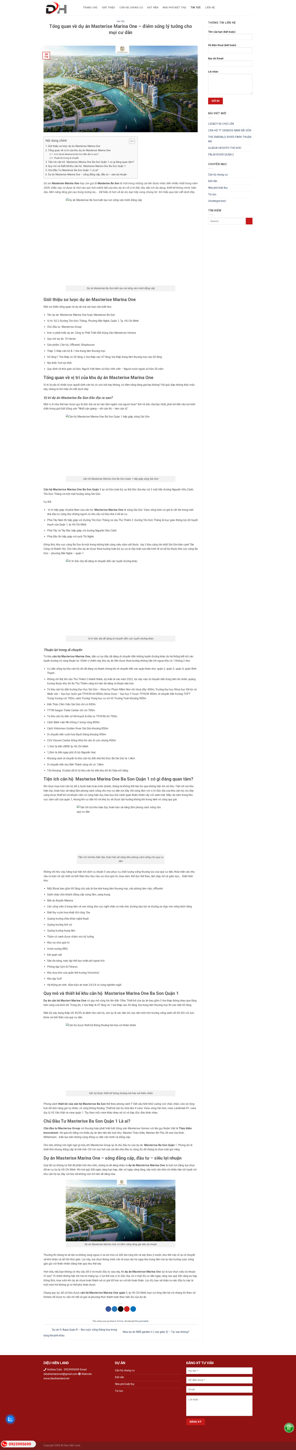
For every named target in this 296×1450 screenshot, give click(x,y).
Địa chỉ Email (215, 58)
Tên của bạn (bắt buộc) (221, 31)
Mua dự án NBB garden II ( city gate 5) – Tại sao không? (156, 1332)
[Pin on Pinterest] (127, 1309)
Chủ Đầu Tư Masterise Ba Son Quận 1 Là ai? (73, 170)
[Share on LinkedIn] (133, 1309)
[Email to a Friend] (121, 1309)
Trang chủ (90, 7)
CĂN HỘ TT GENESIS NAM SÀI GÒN (230, 130)
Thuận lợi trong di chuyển (66, 158)
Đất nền (152, 7)
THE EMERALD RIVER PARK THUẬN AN (229, 139)
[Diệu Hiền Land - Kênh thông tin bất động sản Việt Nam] (61, 7)
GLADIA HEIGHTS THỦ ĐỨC (224, 147)
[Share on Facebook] (108, 1309)
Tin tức (195, 7)
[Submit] (249, 221)
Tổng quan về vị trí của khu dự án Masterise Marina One (79, 150)
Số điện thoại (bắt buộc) (222, 45)
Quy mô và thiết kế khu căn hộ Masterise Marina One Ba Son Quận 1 (87, 166)
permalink (143, 1321)
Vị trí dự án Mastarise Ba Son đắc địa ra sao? (76, 154)
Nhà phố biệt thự (174, 7)
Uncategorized (217, 201)
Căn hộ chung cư (131, 7)
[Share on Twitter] (114, 1309)
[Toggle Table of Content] (130, 141)
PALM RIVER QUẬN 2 (221, 154)
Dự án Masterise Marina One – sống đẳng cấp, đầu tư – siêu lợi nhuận (87, 174)
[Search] (220, 7)
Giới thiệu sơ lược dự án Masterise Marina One (74, 146)
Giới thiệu (108, 7)
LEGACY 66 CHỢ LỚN (221, 123)
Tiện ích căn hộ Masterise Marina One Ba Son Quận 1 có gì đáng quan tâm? (91, 162)
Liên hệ (210, 7)
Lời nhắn (213, 71)
